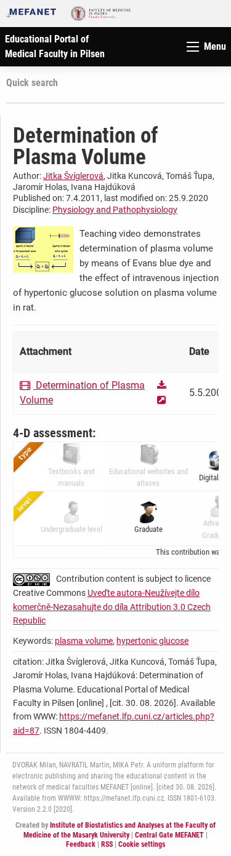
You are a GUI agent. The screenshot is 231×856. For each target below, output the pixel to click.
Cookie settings (141, 844)
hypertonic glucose (152, 641)
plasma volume (84, 641)
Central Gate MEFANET (169, 835)
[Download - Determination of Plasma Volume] (163, 385)
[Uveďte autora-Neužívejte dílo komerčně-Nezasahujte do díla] (34, 579)
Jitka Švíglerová (73, 176)
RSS (107, 844)
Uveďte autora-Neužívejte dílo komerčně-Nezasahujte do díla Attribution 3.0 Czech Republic (112, 606)
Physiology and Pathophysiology (114, 210)
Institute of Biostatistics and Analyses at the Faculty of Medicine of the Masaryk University (119, 830)
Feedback (80, 844)
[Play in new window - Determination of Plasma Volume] (161, 400)
